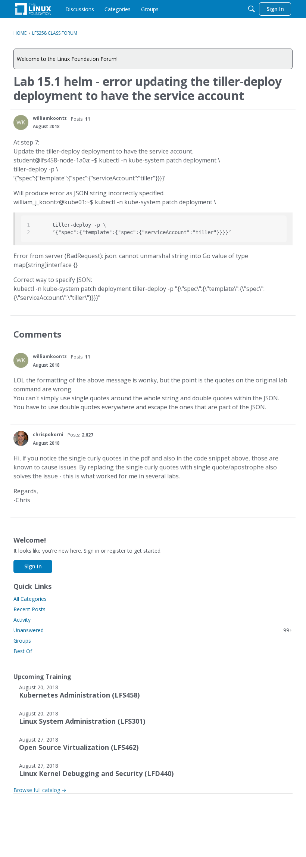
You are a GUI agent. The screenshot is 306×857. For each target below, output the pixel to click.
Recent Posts (29, 609)
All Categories (30, 598)
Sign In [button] (33, 566)
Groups (22, 640)
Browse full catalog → (39, 790)
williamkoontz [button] (50, 118)
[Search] (251, 9)
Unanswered (153, 630)
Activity (22, 619)
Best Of (22, 651)
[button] (20, 122)
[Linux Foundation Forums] (33, 9)
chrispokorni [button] (48, 434)
